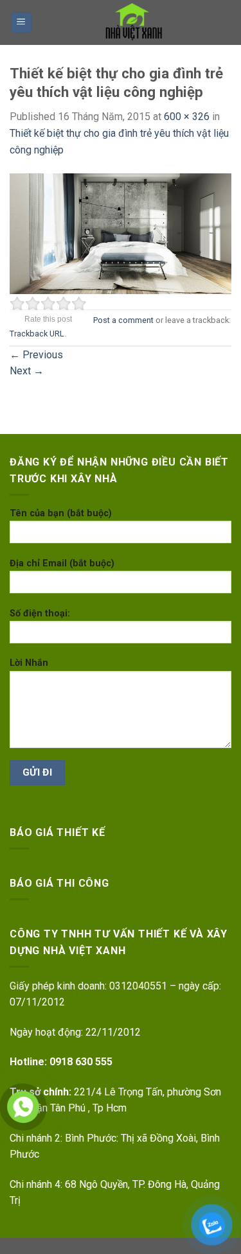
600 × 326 (187, 116)
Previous (36, 355)
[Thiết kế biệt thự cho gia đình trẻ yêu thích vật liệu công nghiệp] (120, 233)
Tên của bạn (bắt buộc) (61, 513)
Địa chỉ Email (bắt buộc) (62, 563)
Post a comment (123, 320)
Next (27, 371)
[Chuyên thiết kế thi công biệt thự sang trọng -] (132, 22)
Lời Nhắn (29, 662)
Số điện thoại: (40, 613)
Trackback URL (37, 333)
